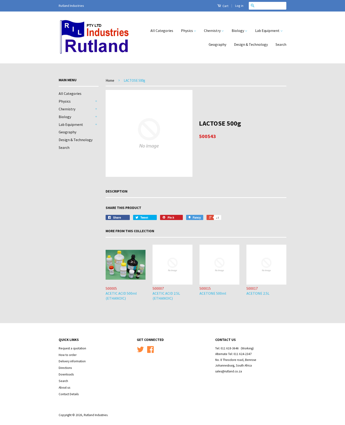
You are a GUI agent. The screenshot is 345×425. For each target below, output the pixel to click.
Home (110, 80)
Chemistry (212, 30)
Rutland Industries (95, 415)
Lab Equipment (267, 30)
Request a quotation (72, 348)
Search (281, 44)
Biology (238, 30)
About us (64, 388)
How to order (68, 355)
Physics (187, 30)
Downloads (66, 374)
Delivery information (72, 361)
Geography (217, 44)
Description (116, 191)
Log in (239, 6)
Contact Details (69, 394)
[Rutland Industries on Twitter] (140, 351)
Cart (225, 6)
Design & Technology (251, 44)
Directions (65, 368)
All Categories (161, 30)
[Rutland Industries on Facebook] (150, 351)
